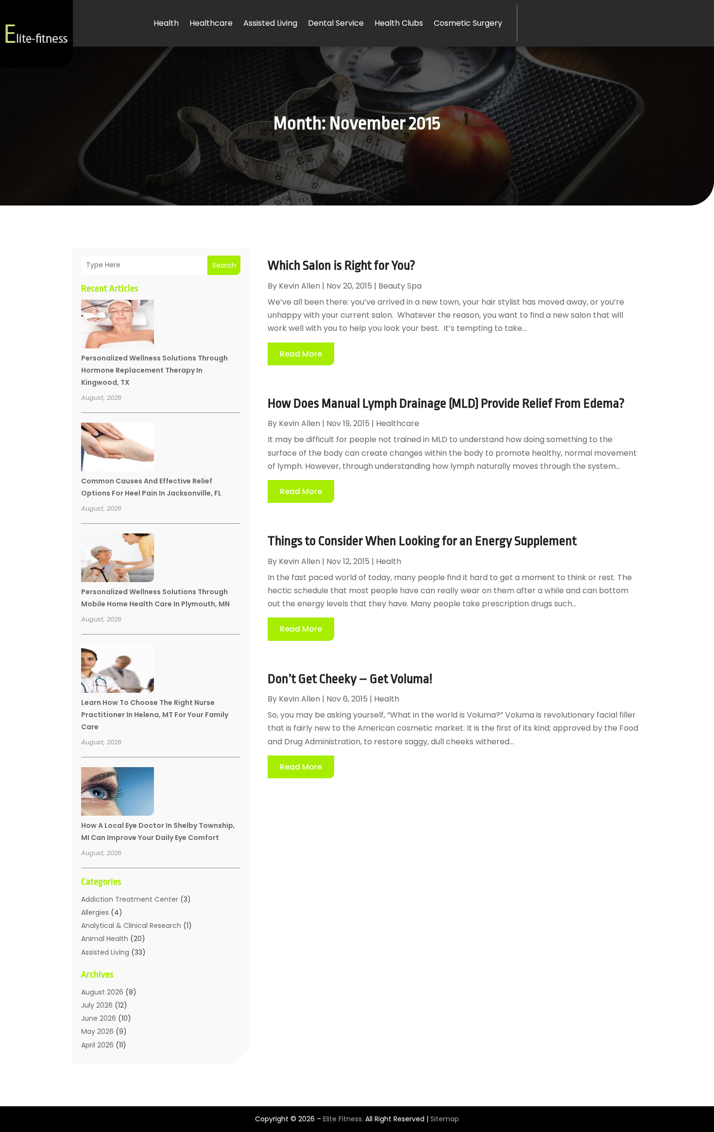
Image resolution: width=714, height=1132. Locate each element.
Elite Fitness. (343, 1119)
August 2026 (102, 992)
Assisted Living (270, 23)
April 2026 (97, 1045)
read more (301, 354)
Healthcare (211, 23)
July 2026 (97, 1005)
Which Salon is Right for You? (341, 265)
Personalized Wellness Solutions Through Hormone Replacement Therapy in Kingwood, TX (154, 370)
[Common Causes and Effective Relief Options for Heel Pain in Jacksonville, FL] (117, 448)
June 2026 (98, 1018)
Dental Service (336, 23)
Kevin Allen (299, 286)
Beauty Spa (400, 286)
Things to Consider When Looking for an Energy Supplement (422, 540)
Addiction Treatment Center (129, 899)
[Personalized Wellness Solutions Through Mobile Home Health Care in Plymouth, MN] (117, 559)
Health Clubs (398, 23)
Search (224, 265)
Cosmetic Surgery (468, 23)
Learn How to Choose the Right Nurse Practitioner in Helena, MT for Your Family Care (154, 715)
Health (166, 23)
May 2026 (97, 1031)
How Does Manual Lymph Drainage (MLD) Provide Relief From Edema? (446, 403)
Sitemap (444, 1119)
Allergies (95, 912)
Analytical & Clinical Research (131, 925)
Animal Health (104, 938)
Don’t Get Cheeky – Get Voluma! (350, 678)
